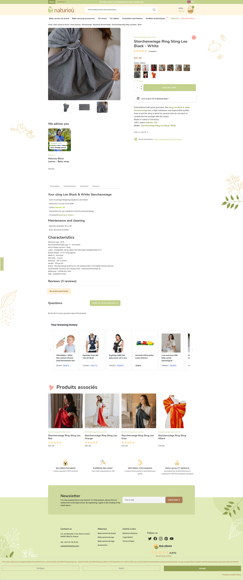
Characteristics (70, 186)
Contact (61, 2)
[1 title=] (49, 443)
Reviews (96, 186)
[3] (137, 51)
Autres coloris (139, 63)
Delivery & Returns (130, 533)
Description (55, 186)
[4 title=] (57, 443)
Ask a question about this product (168, 139)
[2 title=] (52, 443)
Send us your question (104, 303)
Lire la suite (140, 132)
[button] (50, 350)
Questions (84, 186)
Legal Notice (128, 537)
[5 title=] (60, 443)
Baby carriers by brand (107, 533)
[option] (59, 150)
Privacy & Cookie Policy (231, 575)
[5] (140, 51)
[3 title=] (54, 443)
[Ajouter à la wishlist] (194, 37)
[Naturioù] (61, 9)
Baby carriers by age (106, 537)
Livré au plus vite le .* (155, 99)
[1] (134, 51)
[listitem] (65, 350)
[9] (145, 51)
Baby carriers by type (106, 541)
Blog (51, 2)
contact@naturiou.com (69, 546)
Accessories (102, 545)
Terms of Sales (128, 541)
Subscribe (173, 500)
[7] (142, 51)
